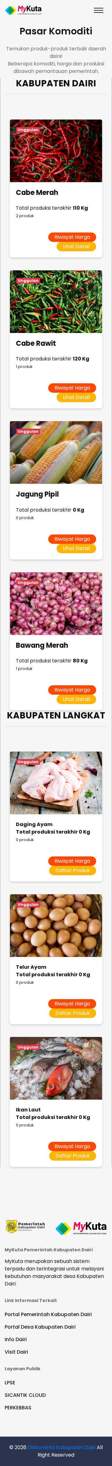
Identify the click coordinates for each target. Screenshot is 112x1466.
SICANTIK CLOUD (25, 1395)
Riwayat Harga (72, 237)
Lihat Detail (76, 246)
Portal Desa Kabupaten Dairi (40, 1327)
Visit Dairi (16, 1352)
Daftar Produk (72, 870)
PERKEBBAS (18, 1407)
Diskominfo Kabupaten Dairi (62, 1447)
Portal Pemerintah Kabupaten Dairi (48, 1314)
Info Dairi (16, 1339)
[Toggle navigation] (98, 10)
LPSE (10, 1382)
